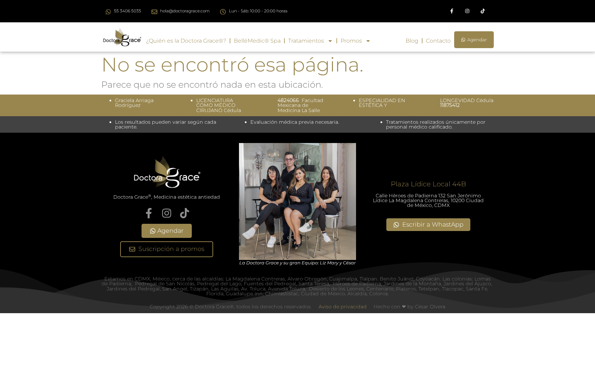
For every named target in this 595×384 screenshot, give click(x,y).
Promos (351, 40)
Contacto (438, 40)
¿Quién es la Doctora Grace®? (186, 40)
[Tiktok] (482, 11)
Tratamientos (306, 40)
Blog (412, 40)
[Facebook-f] (452, 11)
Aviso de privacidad (343, 307)
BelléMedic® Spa (257, 40)
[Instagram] (467, 11)
